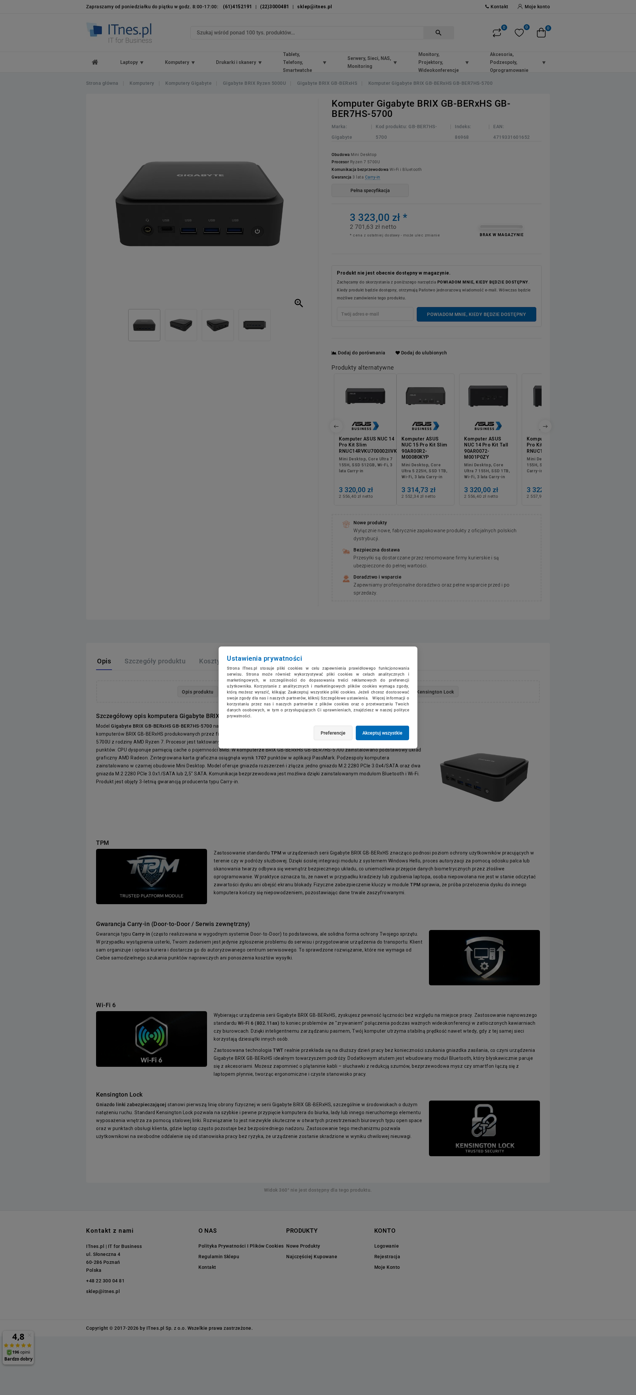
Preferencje (333, 733)
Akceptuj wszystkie (382, 733)
